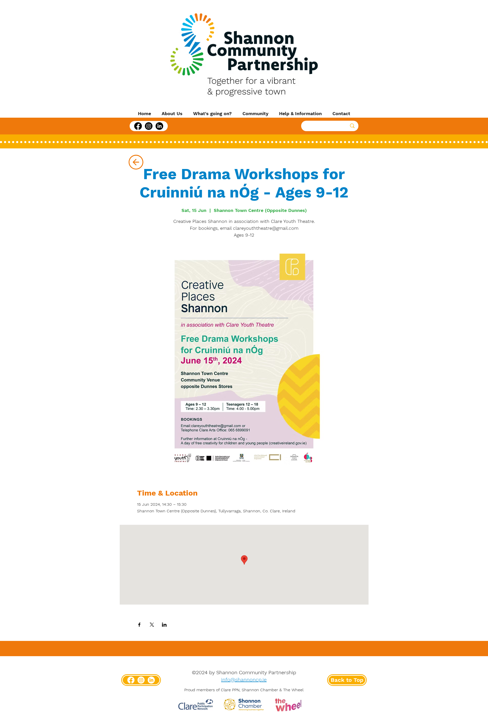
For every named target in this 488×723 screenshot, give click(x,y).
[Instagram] (148, 126)
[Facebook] (138, 126)
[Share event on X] (151, 625)
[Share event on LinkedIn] (164, 625)
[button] (172, 113)
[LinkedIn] (159, 126)
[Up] (136, 162)
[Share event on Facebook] (139, 625)
